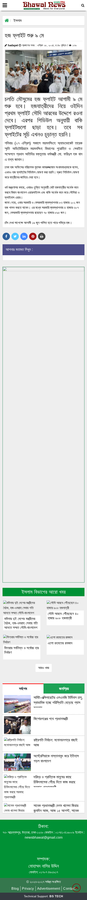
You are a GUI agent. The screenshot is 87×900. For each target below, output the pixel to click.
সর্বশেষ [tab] (23, 689)
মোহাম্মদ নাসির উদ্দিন (43, 866)
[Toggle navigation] (5, 5)
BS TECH (56, 896)
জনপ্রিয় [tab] (64, 689)
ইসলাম (18, 21)
